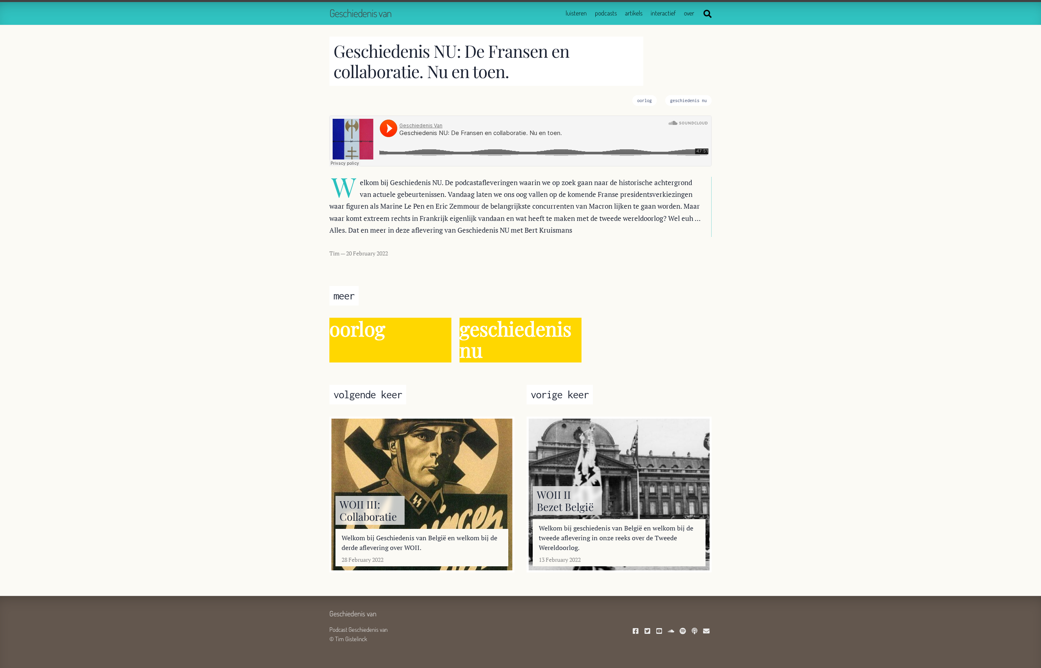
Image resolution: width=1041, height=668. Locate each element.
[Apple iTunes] (695, 631)
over (689, 13)
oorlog (644, 100)
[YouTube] (660, 631)
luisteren (576, 13)
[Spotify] (683, 631)
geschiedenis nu (688, 100)
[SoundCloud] (672, 631)
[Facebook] (636, 631)
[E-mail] (707, 631)
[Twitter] (648, 631)
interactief (663, 13)
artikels (633, 13)
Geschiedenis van (360, 13)
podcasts (606, 13)
